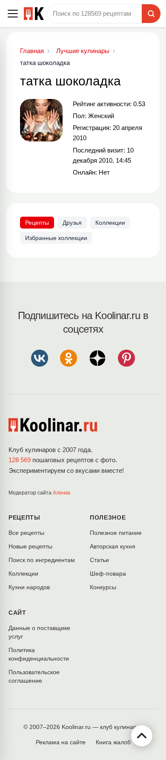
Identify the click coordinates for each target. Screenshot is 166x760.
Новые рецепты (30, 546)
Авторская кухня (112, 546)
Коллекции (110, 222)
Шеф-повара (108, 573)
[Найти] (151, 13)
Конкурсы (103, 587)
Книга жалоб (113, 742)
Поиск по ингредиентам (42, 560)
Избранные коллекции (56, 237)
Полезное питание (116, 532)
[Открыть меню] (12, 13)
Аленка (61, 493)
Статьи (99, 560)
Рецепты (37, 222)
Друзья (72, 222)
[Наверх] (141, 735)
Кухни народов (29, 587)
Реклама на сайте (61, 742)
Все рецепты (26, 532)
